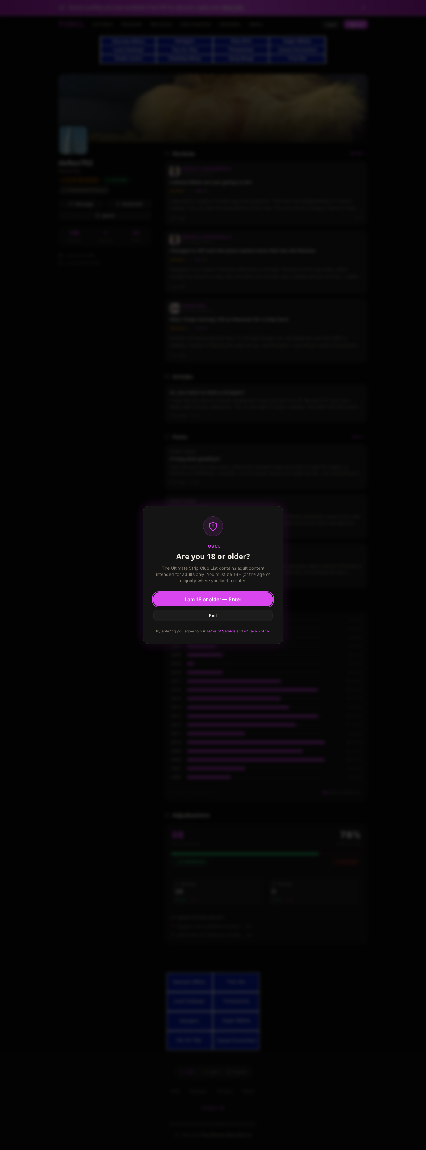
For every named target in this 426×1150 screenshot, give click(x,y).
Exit (213, 615)
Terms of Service (220, 631)
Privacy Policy (256, 631)
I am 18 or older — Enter (213, 599)
